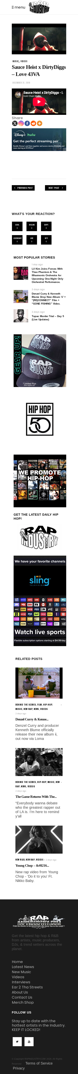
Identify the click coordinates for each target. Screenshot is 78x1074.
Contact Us (22, 997)
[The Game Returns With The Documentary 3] (39, 762)
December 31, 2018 (21, 82)
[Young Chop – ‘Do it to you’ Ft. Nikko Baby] (39, 840)
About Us (20, 992)
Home (17, 961)
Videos (18, 977)
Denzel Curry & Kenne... (31, 719)
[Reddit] (33, 123)
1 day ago (37, 264)
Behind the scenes (25, 704)
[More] (39, 123)
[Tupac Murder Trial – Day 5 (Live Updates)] (21, 315)
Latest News (23, 966)
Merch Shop (23, 1002)
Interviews (21, 982)
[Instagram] (21, 123)
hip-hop (47, 704)
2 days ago (38, 289)
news (36, 708)
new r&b (19, 859)
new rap (28, 708)
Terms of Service (39, 1063)
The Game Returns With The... (36, 797)
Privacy (19, 1068)
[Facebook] (27, 123)
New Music (21, 971)
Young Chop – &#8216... (32, 865)
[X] (15, 123)
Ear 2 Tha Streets (27, 987)
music (16, 61)
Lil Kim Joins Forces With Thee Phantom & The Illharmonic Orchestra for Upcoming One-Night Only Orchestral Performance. (47, 275)
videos (24, 61)
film (39, 704)
